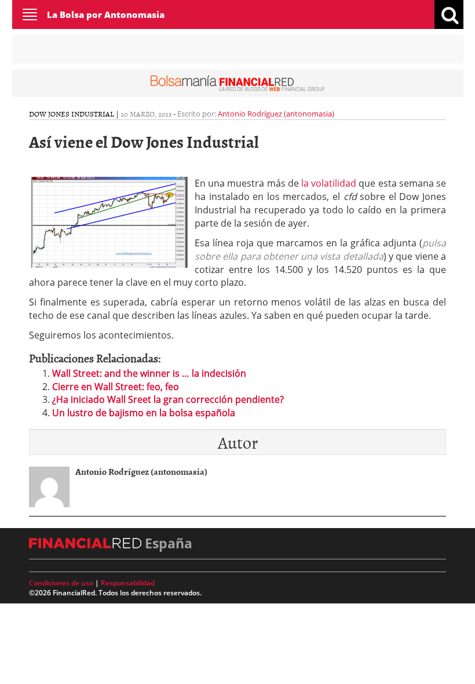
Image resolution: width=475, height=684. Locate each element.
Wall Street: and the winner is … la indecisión (149, 373)
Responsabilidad (128, 583)
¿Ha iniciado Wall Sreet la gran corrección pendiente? (168, 399)
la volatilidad (328, 183)
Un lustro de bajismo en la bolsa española (143, 412)
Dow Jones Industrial (71, 113)
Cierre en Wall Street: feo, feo (115, 386)
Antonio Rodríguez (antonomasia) (276, 113)
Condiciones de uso (61, 583)
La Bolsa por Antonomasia (106, 14)
